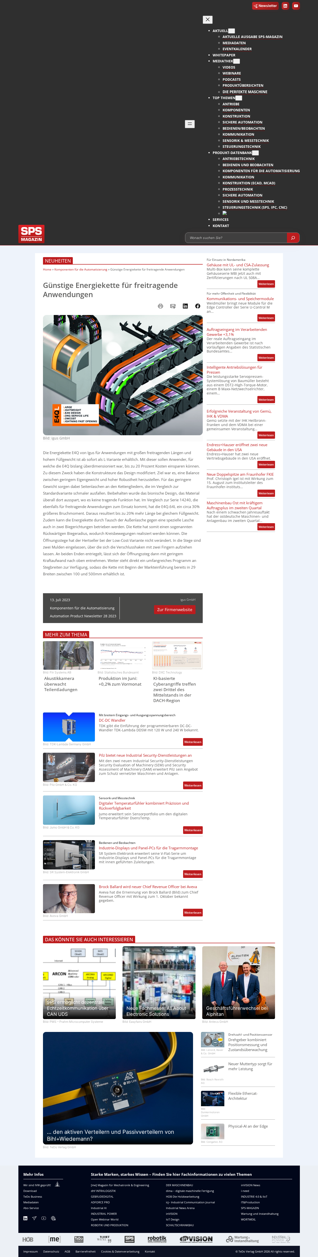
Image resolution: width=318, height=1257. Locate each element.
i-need (245, 1191)
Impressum (30, 1251)
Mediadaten (31, 1202)
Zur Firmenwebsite (174, 609)
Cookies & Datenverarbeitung (120, 1251)
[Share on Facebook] (197, 306)
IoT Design (172, 1219)
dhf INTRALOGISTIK (103, 1191)
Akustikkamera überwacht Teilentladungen (61, 684)
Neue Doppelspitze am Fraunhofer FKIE (240, 474)
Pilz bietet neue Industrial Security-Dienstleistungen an (145, 755)
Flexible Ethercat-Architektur (243, 1096)
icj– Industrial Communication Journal (190, 1202)
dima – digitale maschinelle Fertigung (190, 1191)
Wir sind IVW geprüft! (37, 1185)
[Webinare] (53, 1219)
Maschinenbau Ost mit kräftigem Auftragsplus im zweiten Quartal (235, 505)
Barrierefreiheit (86, 1251)
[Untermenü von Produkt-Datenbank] (255, 153)
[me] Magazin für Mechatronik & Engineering (120, 1185)
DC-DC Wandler (112, 720)
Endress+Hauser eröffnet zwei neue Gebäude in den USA (237, 447)
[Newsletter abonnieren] (34, 1219)
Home (47, 269)
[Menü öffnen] (190, 124)
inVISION (171, 1214)
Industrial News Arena (180, 1208)
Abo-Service (31, 1208)
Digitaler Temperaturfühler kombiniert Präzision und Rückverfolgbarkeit (144, 806)
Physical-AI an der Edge (248, 1126)
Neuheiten (58, 261)
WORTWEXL (248, 1219)
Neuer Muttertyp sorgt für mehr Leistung (250, 1066)
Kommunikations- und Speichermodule (240, 298)
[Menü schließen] (208, 20)
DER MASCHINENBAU (179, 1185)
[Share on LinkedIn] (185, 306)
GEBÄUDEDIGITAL (102, 1196)
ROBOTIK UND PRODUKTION (109, 1225)
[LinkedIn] (25, 1219)
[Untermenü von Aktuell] (231, 31)
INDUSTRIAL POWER (104, 1214)
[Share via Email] (172, 306)
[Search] (293, 238)
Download (30, 1191)
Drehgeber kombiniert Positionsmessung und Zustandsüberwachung (247, 1044)
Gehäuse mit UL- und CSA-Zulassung (238, 264)
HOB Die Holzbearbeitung (182, 1196)
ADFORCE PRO (100, 1202)
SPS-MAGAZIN (250, 1208)
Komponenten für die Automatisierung (80, 269)
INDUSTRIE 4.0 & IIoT (254, 1196)
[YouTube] (43, 1219)
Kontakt (150, 1251)
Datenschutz (51, 1251)
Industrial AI (99, 1208)
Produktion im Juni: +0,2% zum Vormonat (120, 681)
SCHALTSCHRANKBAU (180, 1225)
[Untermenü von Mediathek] (236, 61)
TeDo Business (32, 1196)
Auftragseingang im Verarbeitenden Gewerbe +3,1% (237, 332)
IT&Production (250, 1202)
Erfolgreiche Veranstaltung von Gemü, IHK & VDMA (239, 414)
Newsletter (268, 5)
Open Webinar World (105, 1219)
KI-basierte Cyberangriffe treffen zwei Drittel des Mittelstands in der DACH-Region (174, 689)
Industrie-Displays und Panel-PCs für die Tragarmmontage (148, 847)
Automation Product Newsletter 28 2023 (83, 616)
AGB (67, 1251)
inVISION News (250, 1185)
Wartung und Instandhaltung (259, 1214)
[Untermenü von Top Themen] (238, 98)
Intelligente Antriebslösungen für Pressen (234, 370)
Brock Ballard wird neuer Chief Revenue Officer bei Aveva (148, 886)
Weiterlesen (193, 743)
